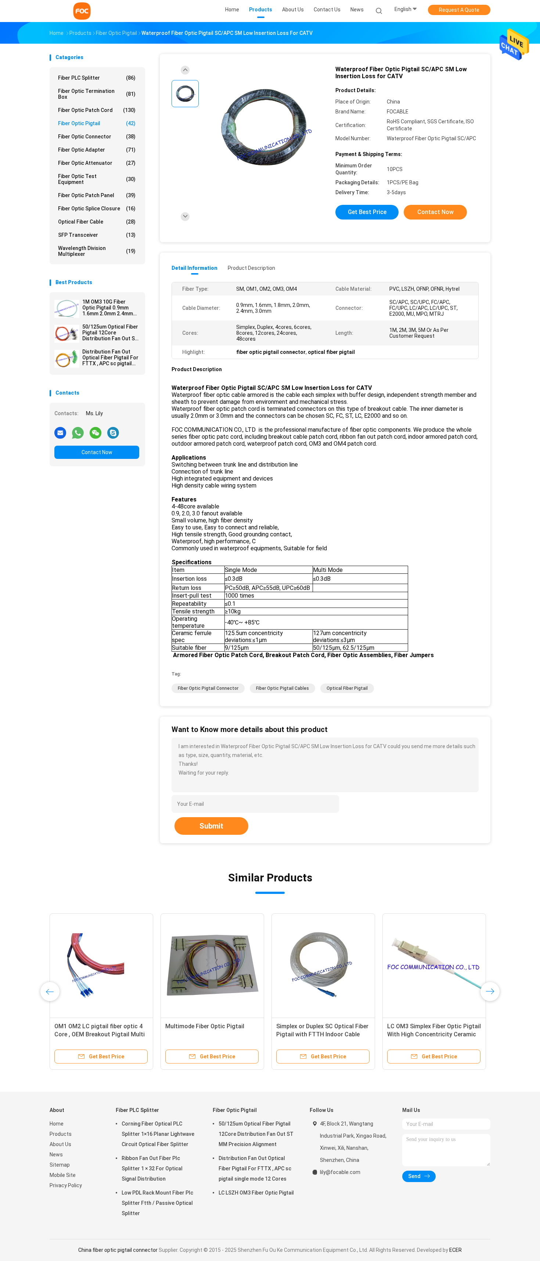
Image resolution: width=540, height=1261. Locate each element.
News (56, 1154)
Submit (211, 826)
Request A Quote (459, 10)
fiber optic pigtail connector (208, 688)
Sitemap (60, 1165)
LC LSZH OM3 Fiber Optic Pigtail (256, 1193)
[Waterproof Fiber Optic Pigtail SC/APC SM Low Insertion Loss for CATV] (264, 127)
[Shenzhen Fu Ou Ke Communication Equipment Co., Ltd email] (60, 432)
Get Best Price (367, 212)
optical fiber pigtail (347, 688)
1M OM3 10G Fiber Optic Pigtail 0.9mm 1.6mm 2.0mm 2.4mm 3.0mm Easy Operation (109, 307)
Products (61, 1134)
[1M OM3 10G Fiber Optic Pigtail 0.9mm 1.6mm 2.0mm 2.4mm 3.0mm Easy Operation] (66, 308)
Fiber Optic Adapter (97, 150)
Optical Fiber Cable (97, 222)
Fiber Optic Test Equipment (97, 179)
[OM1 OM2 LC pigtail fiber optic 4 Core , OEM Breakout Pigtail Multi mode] (101, 965)
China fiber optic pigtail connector (118, 1250)
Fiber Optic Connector (97, 136)
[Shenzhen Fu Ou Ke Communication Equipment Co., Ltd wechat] (95, 432)
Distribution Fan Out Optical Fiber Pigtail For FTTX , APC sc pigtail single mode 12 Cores (110, 357)
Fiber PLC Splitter (97, 78)
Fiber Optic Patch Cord (97, 110)
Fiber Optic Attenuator (97, 163)
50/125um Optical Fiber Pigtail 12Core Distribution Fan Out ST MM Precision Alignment (110, 332)
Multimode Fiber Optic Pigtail (204, 1026)
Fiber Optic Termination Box (97, 94)
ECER (455, 1250)
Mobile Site (63, 1175)
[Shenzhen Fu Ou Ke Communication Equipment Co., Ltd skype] (113, 432)
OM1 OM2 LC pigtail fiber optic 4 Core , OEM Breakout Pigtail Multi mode (99, 1034)
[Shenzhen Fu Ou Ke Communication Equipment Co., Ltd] (82, 11)
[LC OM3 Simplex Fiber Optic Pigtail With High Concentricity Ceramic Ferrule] (434, 965)
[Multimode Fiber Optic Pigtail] (212, 965)
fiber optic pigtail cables (282, 688)
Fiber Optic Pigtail (97, 123)
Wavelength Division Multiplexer (97, 251)
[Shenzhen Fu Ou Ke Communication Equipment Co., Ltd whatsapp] (78, 432)
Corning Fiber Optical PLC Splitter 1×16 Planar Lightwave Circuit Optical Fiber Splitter (158, 1134)
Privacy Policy (66, 1185)
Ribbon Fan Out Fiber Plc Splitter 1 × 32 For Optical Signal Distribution (152, 1168)
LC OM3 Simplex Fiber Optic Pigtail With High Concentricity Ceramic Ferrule (434, 1034)
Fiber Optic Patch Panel (97, 195)
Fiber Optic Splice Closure (97, 208)
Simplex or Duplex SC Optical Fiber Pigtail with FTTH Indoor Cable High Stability (322, 1034)
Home (57, 1124)
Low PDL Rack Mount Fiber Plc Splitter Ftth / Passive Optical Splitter (157, 1203)
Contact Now (97, 452)
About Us (60, 1144)
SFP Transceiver (97, 235)
